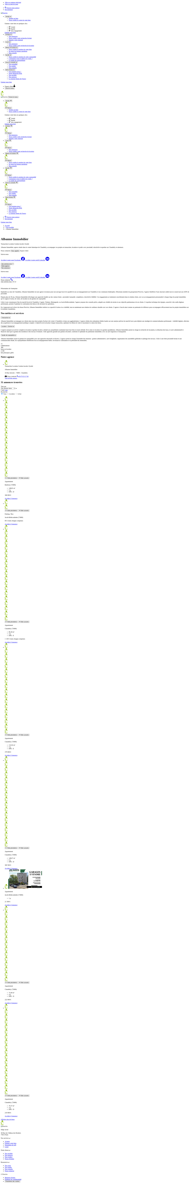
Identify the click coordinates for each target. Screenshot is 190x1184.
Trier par (3, 386)
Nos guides (12, 66)
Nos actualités (13, 64)
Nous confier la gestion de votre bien (20, 49)
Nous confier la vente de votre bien (20, 20)
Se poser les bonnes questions (18, 51)
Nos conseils (13, 53)
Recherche (4, 392)
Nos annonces (13, 36)
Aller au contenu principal (13, 2)
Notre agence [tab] (5, 266)
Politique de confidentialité (13, 1179)
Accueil (7, 225)
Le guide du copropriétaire (17, 60)
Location (12, 394)
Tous (5, 394)
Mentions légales (10, 1177)
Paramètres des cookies (12, 1181)
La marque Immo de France (17, 79)
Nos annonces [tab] (6, 268)
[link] (10, 86)
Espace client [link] (24, 251)
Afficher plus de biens (8, 1119)
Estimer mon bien (10, 32)
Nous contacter (9, 1171)
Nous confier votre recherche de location (21, 45)
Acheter (7, 1141)
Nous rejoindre (9, 1159)
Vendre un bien (13, 18)
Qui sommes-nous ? (15, 72)
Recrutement (9, 9)
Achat (19, 394)
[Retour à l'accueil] (4, 13)
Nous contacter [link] (5, 251)
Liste (6, 390)
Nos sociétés (13, 75)
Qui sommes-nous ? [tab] (7, 264)
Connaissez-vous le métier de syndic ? (20, 58)
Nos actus (8, 1165)
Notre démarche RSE (15, 73)
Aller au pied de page (11, 4)
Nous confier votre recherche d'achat (20, 38)
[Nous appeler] (12, 280)
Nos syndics (8, 1157)
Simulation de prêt (10, 1145)
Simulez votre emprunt (16, 40)
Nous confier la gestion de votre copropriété (22, 57)
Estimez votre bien (10, 1143)
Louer (7, 1147)
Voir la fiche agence (11, 378)
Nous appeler (15, 251)
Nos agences (13, 77)
